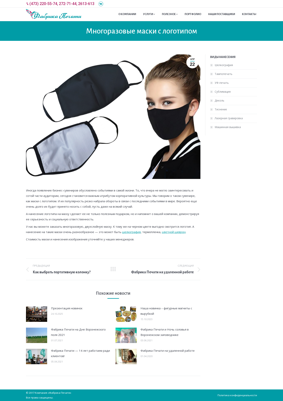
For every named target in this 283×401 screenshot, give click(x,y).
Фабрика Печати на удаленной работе (168, 350)
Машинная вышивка (228, 127)
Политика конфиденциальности (237, 395)
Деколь (219, 100)
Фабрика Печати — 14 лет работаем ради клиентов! (80, 353)
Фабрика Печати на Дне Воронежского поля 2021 (78, 332)
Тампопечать (223, 74)
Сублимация (223, 91)
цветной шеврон (174, 232)
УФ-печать (222, 83)
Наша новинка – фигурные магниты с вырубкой (166, 310)
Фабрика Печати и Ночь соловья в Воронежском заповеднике (165, 332)
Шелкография (224, 65)
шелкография (131, 232)
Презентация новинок (66, 308)
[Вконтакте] (101, 4)
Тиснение (221, 109)
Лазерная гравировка (229, 118)
